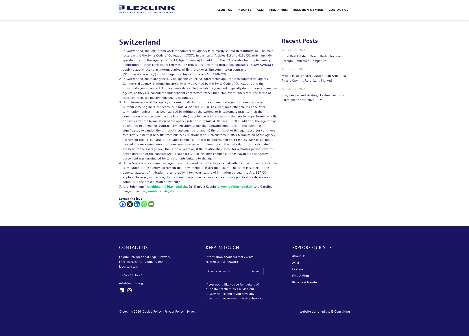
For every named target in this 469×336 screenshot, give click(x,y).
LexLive (297, 269)
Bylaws (191, 311)
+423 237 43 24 (131, 275)
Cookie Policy (152, 311)
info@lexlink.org (131, 283)
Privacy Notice (216, 294)
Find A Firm (278, 10)
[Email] (151, 204)
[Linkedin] (137, 204)
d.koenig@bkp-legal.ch (235, 186)
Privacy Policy (174, 311)
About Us (224, 10)
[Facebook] (122, 204)
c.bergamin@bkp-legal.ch (157, 191)
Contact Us (338, 10)
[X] (130, 204)
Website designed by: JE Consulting (325, 311)
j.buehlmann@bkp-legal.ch (166, 186)
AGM (260, 10)
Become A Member (308, 10)
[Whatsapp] (144, 204)
